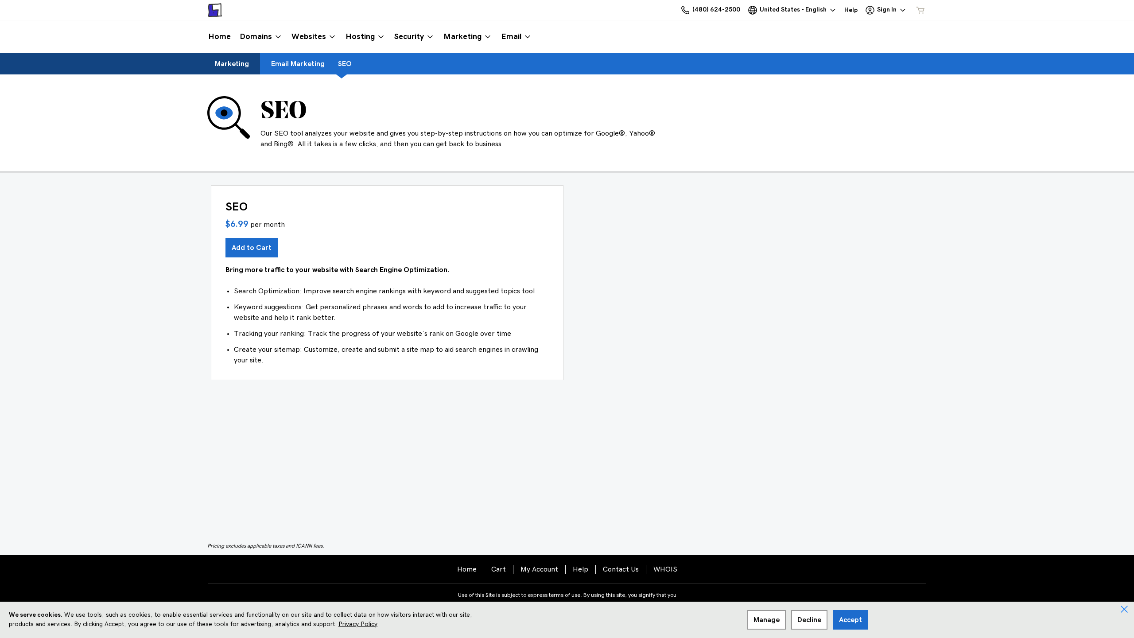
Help (580, 569)
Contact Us (621, 569)
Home (467, 569)
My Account (539, 569)
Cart (498, 569)
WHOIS (665, 569)
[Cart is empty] (920, 10)
